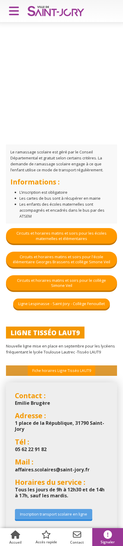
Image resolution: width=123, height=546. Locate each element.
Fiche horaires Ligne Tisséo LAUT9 (61, 370)
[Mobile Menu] (11, 11)
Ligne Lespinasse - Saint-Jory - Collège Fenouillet (61, 303)
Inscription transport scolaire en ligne (53, 514)
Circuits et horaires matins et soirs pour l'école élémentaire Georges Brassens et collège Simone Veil (61, 259)
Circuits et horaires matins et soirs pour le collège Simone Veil (61, 283)
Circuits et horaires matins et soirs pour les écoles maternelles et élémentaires (61, 235)
